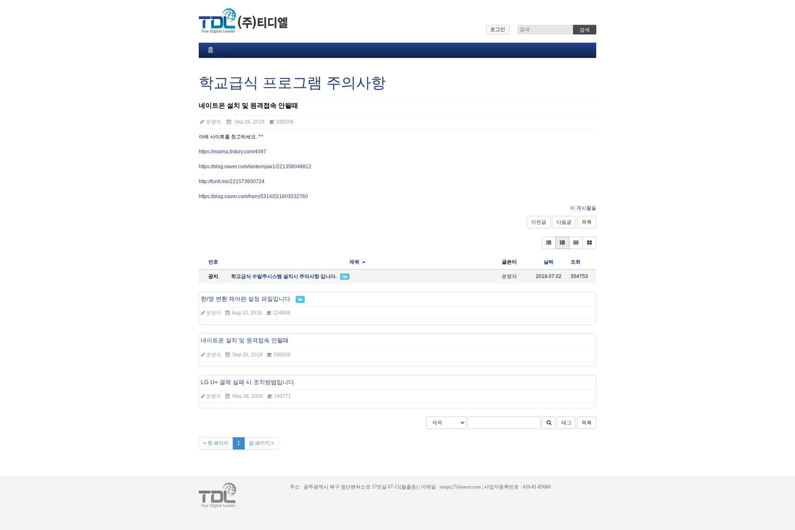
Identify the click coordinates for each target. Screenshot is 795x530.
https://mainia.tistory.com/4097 (232, 152)
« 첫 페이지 (216, 443)
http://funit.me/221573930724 (232, 181)
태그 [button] (566, 423)
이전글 (538, 222)
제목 (355, 262)
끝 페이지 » (261, 443)
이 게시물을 (583, 208)
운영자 (213, 122)
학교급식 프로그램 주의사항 (292, 82)
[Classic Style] (549, 243)
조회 (576, 262)
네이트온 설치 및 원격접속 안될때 (245, 340)
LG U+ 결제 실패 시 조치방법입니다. (248, 382)
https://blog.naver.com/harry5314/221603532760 (253, 196)
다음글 (563, 222)
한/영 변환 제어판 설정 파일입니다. (246, 298)
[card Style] (576, 243)
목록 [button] (587, 423)
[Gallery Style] (589, 243)
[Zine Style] (562, 243)
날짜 (549, 262)
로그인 (497, 29)
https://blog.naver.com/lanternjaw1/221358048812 (255, 166)
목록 (587, 222)
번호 (213, 262)
